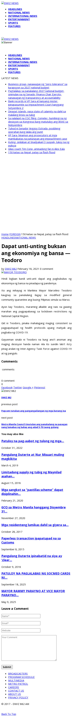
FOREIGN (15, 234)
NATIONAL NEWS (19, 12)
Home (5, 234)
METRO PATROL (18, 683)
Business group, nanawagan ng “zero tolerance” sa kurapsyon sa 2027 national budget (37, 85)
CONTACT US (16, 690)
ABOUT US (14, 694)
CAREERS (13, 687)
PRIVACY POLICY (18, 697)
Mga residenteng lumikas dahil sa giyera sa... (35, 525)
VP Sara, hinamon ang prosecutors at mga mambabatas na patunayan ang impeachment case (37, 137)
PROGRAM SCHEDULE (21, 677)
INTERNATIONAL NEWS (22, 16)
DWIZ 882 (11, 268)
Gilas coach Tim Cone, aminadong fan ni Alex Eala (36, 149)
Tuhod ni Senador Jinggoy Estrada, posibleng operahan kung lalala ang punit (34, 130)
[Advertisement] (36, 193)
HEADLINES (15, 9)
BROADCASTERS (18, 673)
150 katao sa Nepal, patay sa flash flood (31, 152)
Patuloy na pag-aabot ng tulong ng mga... (32, 441)
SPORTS (13, 22)
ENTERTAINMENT (19, 19)
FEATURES (14, 26)
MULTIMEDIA (16, 680)
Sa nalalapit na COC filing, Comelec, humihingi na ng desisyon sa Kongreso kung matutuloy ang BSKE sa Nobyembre (38, 121)
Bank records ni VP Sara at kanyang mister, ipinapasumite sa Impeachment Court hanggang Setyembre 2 (36, 104)
